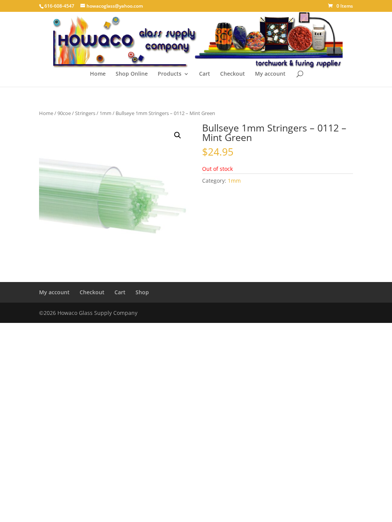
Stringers (85, 113)
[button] (178, 135)
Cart (204, 74)
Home (98, 74)
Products (169, 74)
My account (270, 74)
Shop (142, 292)
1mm (105, 113)
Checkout (232, 74)
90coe (64, 113)
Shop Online (132, 74)
